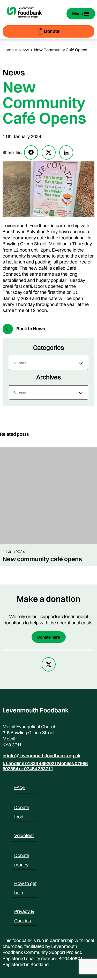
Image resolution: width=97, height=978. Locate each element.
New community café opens (42, 559)
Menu (77, 13)
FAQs (19, 787)
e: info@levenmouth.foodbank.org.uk (41, 755)
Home (8, 49)
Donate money (21, 856)
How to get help (25, 884)
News (24, 49)
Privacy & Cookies (24, 912)
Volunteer (24, 835)
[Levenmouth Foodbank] (24, 20)
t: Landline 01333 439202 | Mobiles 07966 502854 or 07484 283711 (45, 766)
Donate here (48, 637)
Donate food (21, 808)
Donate (51, 31)
